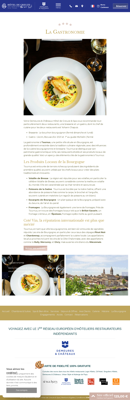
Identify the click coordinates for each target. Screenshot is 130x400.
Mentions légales (68, 397)
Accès (60, 314)
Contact (69, 314)
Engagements (47, 314)
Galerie (96, 311)
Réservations (81, 314)
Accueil (6, 311)
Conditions (80, 397)
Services (55, 311)
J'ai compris (21, 390)
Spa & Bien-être (40, 311)
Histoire (105, 311)
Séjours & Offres (69, 311)
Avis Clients (84, 311)
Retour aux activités (35, 248)
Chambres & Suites (21, 311)
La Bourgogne (118, 311)
